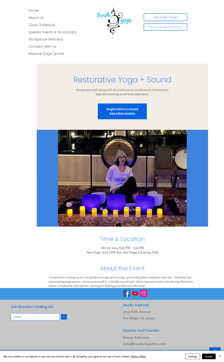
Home (31, 10)
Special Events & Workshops (31, 32)
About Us (31, 17)
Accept (209, 356)
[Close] (220, 356)
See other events (122, 113)
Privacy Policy (138, 356)
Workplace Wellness (31, 39)
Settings (192, 356)
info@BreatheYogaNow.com (144, 344)
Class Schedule (31, 24)
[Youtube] (135, 293)
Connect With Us (31, 46)
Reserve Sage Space (31, 53)
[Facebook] (126, 293)
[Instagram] (143, 293)
